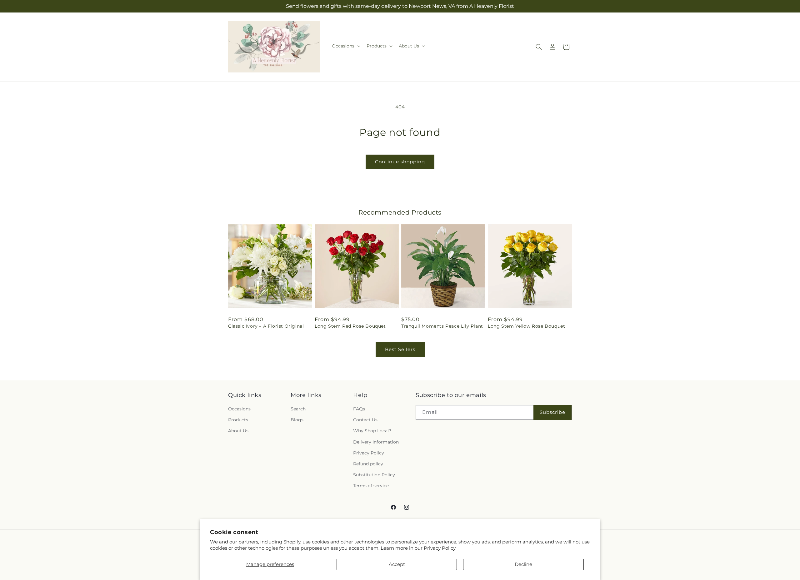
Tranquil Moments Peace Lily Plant (442, 326)
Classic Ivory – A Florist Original (266, 326)
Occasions (239, 409)
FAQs (359, 409)
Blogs (297, 420)
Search (298, 409)
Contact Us (365, 420)
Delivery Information (376, 442)
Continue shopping (400, 162)
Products (238, 420)
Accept (397, 564)
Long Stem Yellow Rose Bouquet (526, 326)
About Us (238, 431)
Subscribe (552, 412)
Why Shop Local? (372, 431)
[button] (345, 45)
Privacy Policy (440, 548)
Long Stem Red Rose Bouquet (350, 326)
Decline (523, 564)
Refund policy (368, 464)
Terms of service (371, 485)
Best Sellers (400, 349)
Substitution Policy (374, 475)
